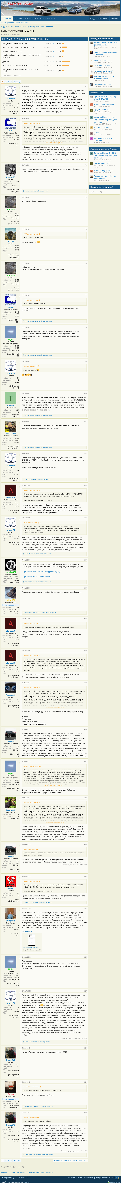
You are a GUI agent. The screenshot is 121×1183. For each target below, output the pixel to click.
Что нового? (30, 18)
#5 (86, 229)
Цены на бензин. (101, 60)
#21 (85, 761)
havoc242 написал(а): (31, 1087)
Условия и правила (75, 1178)
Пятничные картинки (103, 84)
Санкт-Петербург (13, 1071)
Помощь (112, 1178)
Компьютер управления (104, 104)
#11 (85, 421)
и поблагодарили (40, 613)
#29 (85, 1082)
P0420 (96, 133)
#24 (85, 876)
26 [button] (49, 61)
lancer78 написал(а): (31, 123)
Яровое (16, 929)
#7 (86, 295)
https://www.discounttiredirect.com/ (37, 576)
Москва (16, 107)
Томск (17, 506)
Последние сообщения (101, 38)
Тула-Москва (14, 611)
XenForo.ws (26, 1182)
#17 (85, 619)
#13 (85, 485)
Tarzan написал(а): (30, 1118)
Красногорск (14, 1105)
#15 (85, 560)
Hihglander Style (9, 1178)
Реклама (18, 18)
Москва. (16, 750)
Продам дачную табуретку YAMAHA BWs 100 (105, 97)
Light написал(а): (30, 849)
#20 (85, 729)
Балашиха (15, 414)
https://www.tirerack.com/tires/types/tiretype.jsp (42, 571)
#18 (85, 651)
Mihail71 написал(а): (31, 623)
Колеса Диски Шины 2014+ (105, 71)
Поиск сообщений (22, 22)
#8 (86, 327)
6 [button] (49, 51)
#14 (85, 518)
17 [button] (49, 47)
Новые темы (96, 92)
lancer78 (6, 34)
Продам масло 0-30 (102, 109)
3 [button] (49, 56)
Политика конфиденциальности (96, 1178)
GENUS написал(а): (30, 366)
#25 (85, 909)
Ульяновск (15, 186)
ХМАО (17, 250)
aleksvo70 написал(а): (31, 523)
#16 (85, 588)
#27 (85, 991)
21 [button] (49, 65)
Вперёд (17, 82)
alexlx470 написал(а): (31, 766)
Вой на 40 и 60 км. (101, 127)
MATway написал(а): (31, 234)
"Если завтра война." (102, 65)
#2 (86, 119)
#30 (85, 1113)
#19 (85, 683)
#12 (85, 453)
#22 (85, 798)
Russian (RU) (23, 1178)
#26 (85, 957)
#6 (86, 263)
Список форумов (7, 22)
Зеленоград (15, 218)
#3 (86, 165)
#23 (85, 844)
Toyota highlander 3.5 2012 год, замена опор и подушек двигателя (106, 119)
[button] (37, 18)
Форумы (7, 18)
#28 (85, 1048)
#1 (86, 86)
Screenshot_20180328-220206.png (37, 948)
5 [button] (49, 43)
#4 (86, 197)
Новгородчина (14, 350)
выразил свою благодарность (37, 191)
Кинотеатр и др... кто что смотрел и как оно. (104, 77)
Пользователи (46, 18)
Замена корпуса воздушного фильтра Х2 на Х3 (106, 43)
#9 (86, 361)
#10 (85, 393)
